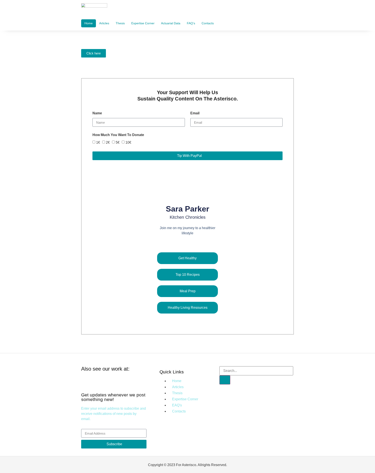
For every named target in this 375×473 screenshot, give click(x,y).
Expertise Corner (143, 23)
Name (97, 113)
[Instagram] (188, 243)
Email (194, 113)
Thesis (120, 23)
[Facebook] (177, 243)
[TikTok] (198, 243)
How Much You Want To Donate (118, 135)
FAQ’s (191, 23)
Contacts (208, 23)
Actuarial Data (170, 23)
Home (88, 23)
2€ (108, 142)
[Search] (224, 379)
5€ (118, 142)
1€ (98, 142)
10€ (128, 142)
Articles (104, 23)
